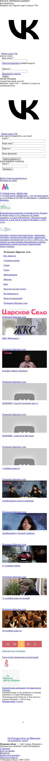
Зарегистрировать (11, 63)
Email (5, 138)
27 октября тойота (11, 565)
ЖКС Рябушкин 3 (10, 338)
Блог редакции (7, 751)
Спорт (7, 265)
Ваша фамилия (9, 153)
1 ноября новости (11, 468)
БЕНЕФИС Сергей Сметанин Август (20, 403)
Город (7, 270)
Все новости (10, 255)
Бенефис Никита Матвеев (14, 371)
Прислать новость (9, 757)
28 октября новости (12, 630)
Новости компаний (13, 298)
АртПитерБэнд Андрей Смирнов (18, 533)
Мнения (7, 279)
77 (34, 644)
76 (28, 644)
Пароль (6, 68)
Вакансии (5, 753)
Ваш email (8, 58)
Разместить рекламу (10, 755)
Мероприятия (10, 274)
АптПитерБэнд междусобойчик (18, 500)
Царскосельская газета (15, 289)
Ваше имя (8, 143)
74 (14, 644)
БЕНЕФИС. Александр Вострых (18, 435)
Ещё (6, 284)
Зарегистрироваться (17, 178)
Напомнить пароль (11, 73)
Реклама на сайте (8, 180)
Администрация (11, 260)
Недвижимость (11, 293)
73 (7, 644)
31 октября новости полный (16, 598)
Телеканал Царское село (15, 303)
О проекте (5, 748)
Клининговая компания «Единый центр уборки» (21, 689)
